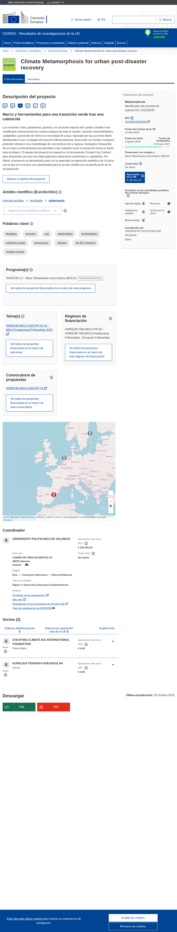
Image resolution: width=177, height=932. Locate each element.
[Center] (110, 505)
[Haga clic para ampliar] (113, 641)
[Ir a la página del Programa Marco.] (9, 64)
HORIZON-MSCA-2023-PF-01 (26, 388)
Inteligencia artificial (131, 212)
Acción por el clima (157, 212)
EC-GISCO (56, 517)
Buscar (121, 42)
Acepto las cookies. (133, 917)
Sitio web (35, 599)
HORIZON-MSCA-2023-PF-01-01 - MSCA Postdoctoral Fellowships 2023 (29, 327)
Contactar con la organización (42, 595)
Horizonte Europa (58, 50)
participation (65, 233)
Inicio (7, 42)
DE (5, 106)
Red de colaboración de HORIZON (42, 608)
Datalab (109, 42)
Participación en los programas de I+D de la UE (42, 603)
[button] (101, 20)
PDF (56, 706)
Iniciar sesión (83, 19)
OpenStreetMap (27, 517)
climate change (15, 251)
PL (43, 106)
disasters (11, 233)
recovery (30, 233)
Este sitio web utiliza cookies (25, 918)
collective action (15, 242)
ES (20, 106)
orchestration (89, 233)
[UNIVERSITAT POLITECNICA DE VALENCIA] (54, 494)
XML (22, 706)
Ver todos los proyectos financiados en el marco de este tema (26, 348)
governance (41, 242)
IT (35, 106)
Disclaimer (7, 519)
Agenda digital (133, 203)
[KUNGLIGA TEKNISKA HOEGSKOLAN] (90, 433)
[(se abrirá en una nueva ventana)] (30, 17)
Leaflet (6, 517)
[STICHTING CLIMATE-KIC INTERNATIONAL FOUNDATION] (64, 458)
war (47, 233)
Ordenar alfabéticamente (19, 628)
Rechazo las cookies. (133, 926)
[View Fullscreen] (110, 492)
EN (12, 106)
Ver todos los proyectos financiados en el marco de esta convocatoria (26, 403)
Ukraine (62, 242)
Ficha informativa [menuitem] (13, 79)
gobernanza (56, 200)
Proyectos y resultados (50, 42)
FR (27, 106)
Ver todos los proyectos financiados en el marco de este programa (50, 288)
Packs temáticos (24, 42)
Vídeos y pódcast (77, 42)
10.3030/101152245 (136, 121)
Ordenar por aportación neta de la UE (59, 630)
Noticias (96, 42)
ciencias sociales (13, 200)
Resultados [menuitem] (33, 79)
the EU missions (86, 242)
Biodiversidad (132, 220)
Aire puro (155, 203)
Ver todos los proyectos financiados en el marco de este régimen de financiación (87, 352)
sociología (36, 200)
